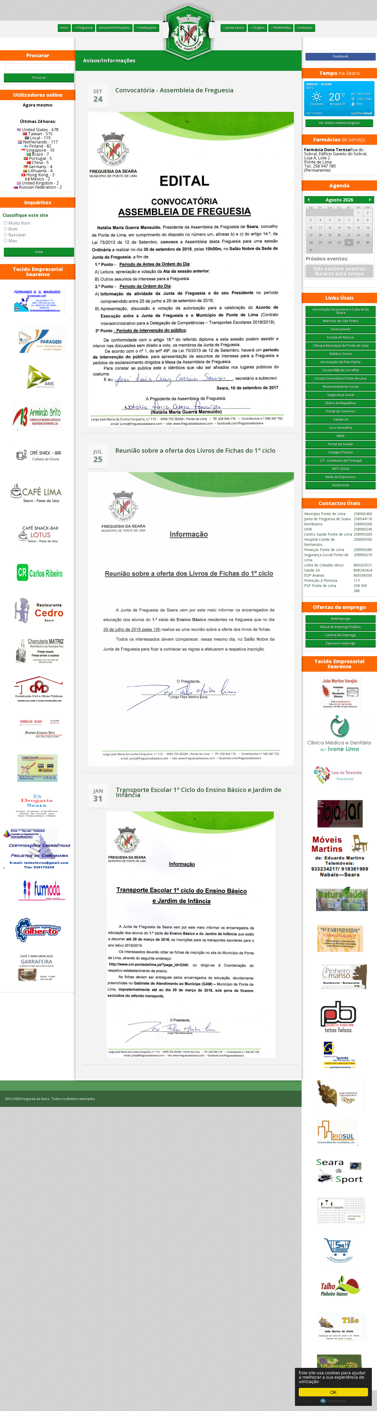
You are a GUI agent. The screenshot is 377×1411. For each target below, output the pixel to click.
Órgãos (258, 27)
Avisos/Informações (114, 27)
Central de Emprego (340, 635)
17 (310, 235)
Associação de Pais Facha (341, 362)
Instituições (147, 27)
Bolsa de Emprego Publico (341, 626)
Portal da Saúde (340, 444)
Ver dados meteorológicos (339, 122)
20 (339, 235)
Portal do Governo (340, 411)
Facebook (340, 56)
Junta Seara (234, 27)
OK (333, 1392)
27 (339, 242)
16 (367, 227)
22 (358, 235)
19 (329, 235)
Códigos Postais (340, 452)
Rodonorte (340, 485)
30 (367, 242)
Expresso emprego (340, 643)
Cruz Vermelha (340, 427)
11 (320, 227)
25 (320, 242)
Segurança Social (340, 394)
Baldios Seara (341, 353)
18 (320, 235)
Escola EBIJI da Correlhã (341, 370)
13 (339, 227)
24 (310, 242)
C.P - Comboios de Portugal (341, 460)
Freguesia (84, 27)
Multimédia (282, 27)
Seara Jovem (341, 329)
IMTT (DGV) (340, 468)
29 (358, 242)
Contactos (305, 27)
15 (358, 227)
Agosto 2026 (339, 200)
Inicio (64, 27)
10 (310, 227)
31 (310, 250)
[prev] (308, 199)
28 (348, 242)
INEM (340, 435)
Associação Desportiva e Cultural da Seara (341, 311)
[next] (370, 199)
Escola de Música (340, 337)
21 (348, 235)
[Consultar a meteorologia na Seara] (339, 98)
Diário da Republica (340, 403)
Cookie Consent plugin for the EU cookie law (333, 1401)
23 (367, 235)
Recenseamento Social (341, 386)
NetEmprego (340, 618)
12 (329, 227)
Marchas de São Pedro (341, 320)
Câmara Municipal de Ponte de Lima (341, 345)
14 (348, 227)
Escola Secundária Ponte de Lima (340, 378)
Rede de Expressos (340, 477)
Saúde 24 (340, 419)
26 (329, 242)
